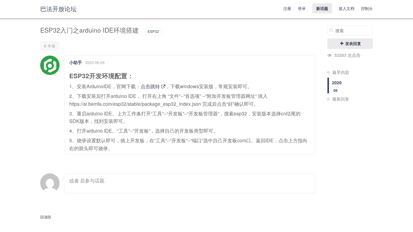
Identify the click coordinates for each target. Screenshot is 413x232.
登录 (302, 8)
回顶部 (45, 216)
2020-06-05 (95, 62)
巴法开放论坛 (58, 8)
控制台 (367, 8)
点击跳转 (151, 86)
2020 (337, 82)
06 (335, 90)
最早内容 (340, 72)
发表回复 (352, 43)
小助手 (75, 62)
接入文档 (346, 8)
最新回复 (340, 99)
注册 (287, 8)
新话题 (322, 8)
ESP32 (153, 31)
